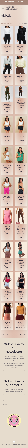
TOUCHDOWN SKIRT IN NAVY (7, 136)
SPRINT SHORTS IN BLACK (20, 293)
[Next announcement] (25, 2)
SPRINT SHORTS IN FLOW (20, 262)
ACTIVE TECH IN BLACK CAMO (21, 198)
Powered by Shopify (21, 444)
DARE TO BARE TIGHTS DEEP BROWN (21, 102)
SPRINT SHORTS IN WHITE (7, 293)
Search (5, 404)
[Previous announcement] (3, 2)
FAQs (4, 408)
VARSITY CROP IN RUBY (7, 323)
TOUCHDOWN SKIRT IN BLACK (21, 136)
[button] (3, 8)
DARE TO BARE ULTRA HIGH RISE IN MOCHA (21, 229)
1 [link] (3, 335)
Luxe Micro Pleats (7, 46)
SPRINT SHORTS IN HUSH (7, 262)
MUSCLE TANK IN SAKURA (7, 228)
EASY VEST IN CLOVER (20, 166)
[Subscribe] (23, 372)
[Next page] (24, 334)
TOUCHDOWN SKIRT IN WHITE (7, 167)
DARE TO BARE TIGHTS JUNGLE (7, 106)
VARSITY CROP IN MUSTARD (21, 323)
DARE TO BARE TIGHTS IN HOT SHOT (7, 198)
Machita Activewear (11, 444)
